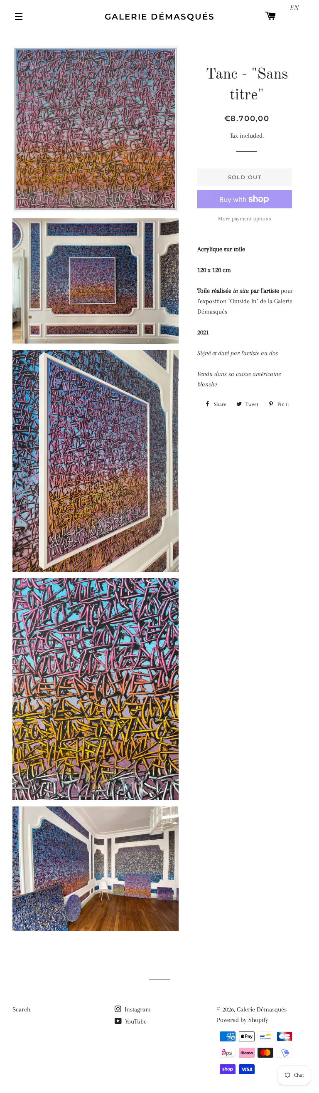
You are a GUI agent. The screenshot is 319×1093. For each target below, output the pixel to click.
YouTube (135, 1021)
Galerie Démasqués (160, 17)
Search (21, 1009)
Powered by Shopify (242, 1020)
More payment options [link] (244, 218)
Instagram (137, 1009)
